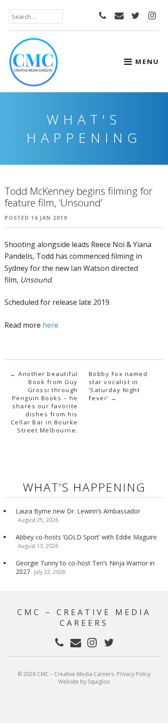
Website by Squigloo (84, 681)
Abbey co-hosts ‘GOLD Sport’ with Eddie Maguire (86, 537)
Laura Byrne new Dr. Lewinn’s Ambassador (78, 511)
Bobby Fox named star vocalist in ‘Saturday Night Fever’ (118, 386)
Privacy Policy (133, 674)
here (50, 325)
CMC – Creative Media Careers (84, 617)
